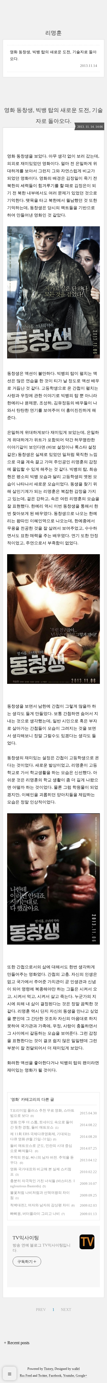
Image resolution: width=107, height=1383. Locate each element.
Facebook (55, 1376)
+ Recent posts (16, 1342)
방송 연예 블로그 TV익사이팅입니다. (42, 1248)
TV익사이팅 (26, 1237)
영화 (15, 1099)
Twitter (42, 1376)
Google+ (81, 1376)
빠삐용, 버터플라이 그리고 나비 (35, 1214)
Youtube (68, 1376)
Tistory (48, 1369)
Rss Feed (26, 1376)
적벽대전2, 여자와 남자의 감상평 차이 (40, 1205)
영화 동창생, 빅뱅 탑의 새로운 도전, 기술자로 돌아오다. (53, 55)
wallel (76, 1369)
